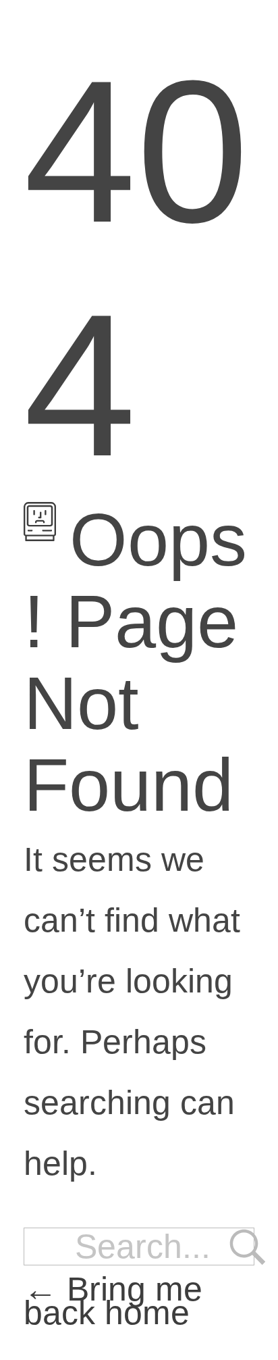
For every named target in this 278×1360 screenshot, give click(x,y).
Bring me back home (113, 1301)
